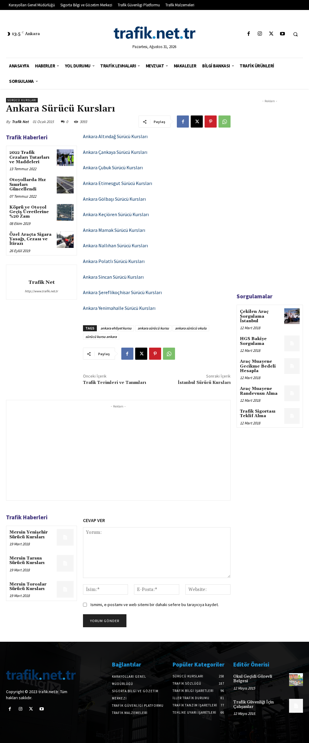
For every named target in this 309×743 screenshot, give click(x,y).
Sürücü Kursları (22, 100)
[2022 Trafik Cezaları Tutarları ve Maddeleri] (65, 157)
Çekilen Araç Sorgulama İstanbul (254, 316)
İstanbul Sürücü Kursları (204, 382)
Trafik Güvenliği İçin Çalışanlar (253, 704)
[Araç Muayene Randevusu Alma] (292, 393)
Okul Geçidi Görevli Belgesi (252, 679)
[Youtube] (282, 34)
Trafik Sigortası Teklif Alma (258, 414)
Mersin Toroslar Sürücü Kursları (27, 587)
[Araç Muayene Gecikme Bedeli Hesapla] (292, 366)
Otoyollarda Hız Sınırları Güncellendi (27, 184)
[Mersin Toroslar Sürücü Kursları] (65, 589)
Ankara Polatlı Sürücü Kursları (114, 261)
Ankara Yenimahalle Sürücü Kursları (119, 308)
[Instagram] (260, 34)
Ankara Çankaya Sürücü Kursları (115, 152)
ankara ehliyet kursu (116, 328)
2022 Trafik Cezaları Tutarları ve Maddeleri (29, 157)
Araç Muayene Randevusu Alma (259, 391)
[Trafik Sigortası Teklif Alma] (292, 415)
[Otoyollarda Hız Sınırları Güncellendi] (65, 185)
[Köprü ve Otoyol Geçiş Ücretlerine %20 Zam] (65, 212)
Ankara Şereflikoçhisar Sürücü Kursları (122, 292)
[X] (271, 34)
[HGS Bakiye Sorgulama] (292, 343)
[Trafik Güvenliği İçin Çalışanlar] (296, 706)
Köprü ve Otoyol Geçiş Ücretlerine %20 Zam (29, 212)
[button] (295, 34)
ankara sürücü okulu (191, 328)
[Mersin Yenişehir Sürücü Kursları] (65, 537)
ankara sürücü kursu (153, 328)
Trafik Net (20, 121)
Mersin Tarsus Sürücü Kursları (27, 561)
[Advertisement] (118, 452)
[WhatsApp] (224, 121)
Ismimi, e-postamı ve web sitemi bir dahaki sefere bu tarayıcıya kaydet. (155, 604)
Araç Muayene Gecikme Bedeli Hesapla (258, 366)
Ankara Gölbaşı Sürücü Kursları (114, 199)
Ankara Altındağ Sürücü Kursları (115, 136)
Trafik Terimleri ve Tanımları (114, 382)
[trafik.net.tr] (154, 32)
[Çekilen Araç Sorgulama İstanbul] (292, 316)
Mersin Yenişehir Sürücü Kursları (28, 535)
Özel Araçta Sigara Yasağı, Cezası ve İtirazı (30, 239)
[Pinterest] (211, 121)
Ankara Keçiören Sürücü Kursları (116, 214)
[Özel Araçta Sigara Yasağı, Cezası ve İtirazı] (65, 239)
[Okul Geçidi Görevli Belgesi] (296, 680)
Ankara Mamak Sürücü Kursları (114, 230)
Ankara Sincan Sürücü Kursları (113, 277)
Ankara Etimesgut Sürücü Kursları (117, 183)
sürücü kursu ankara (101, 336)
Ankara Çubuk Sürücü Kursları (113, 167)
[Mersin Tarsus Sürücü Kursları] (65, 563)
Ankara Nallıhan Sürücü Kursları (115, 245)
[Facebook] (249, 34)
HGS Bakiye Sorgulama (253, 341)
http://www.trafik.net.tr (41, 291)
